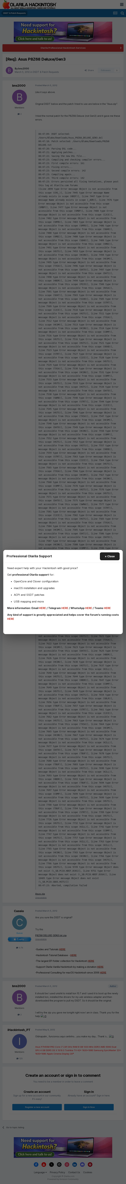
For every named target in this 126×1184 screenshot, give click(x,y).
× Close (110, 556)
